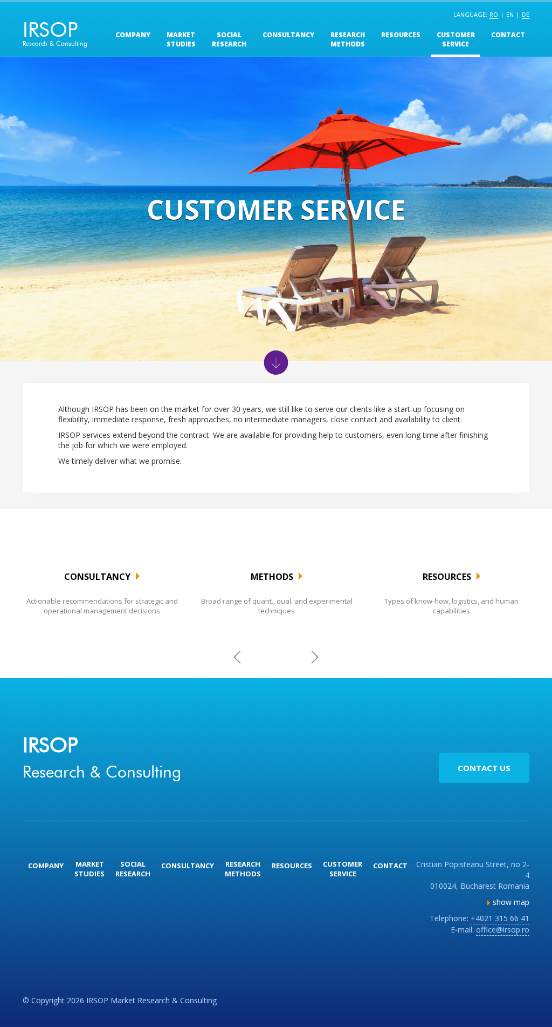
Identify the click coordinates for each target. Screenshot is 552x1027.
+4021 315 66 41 (500, 918)
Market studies (181, 39)
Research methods (347, 39)
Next (315, 657)
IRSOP (55, 32)
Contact (508, 34)
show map (511, 902)
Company (132, 34)
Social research (229, 39)
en (510, 14)
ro (493, 14)
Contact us (484, 767)
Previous (237, 657)
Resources (400, 34)
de (525, 14)
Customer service (456, 39)
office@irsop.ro (502, 929)
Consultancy (288, 34)
